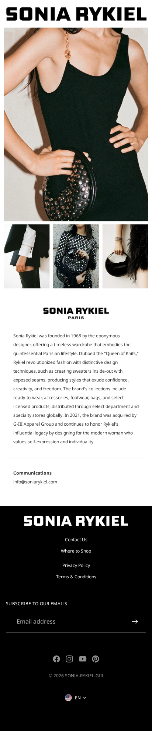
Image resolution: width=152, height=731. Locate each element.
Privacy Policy (76, 565)
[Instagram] (69, 658)
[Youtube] (82, 658)
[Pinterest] (95, 658)
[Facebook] (56, 658)
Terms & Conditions (76, 577)
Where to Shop (76, 551)
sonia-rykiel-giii (84, 676)
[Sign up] (135, 621)
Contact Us (76, 539)
